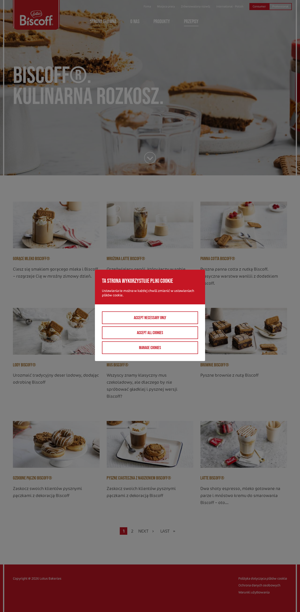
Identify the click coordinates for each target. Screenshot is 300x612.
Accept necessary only (150, 317)
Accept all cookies (150, 332)
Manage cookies (150, 347)
